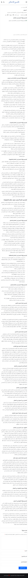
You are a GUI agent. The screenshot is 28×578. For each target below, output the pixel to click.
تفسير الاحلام (6, 575)
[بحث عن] (1, 2)
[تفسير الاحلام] (14, 2)
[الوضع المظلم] (4, 2)
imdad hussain (23, 15)
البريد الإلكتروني (24, 556)
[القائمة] (26, 2)
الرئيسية (24, 7)
